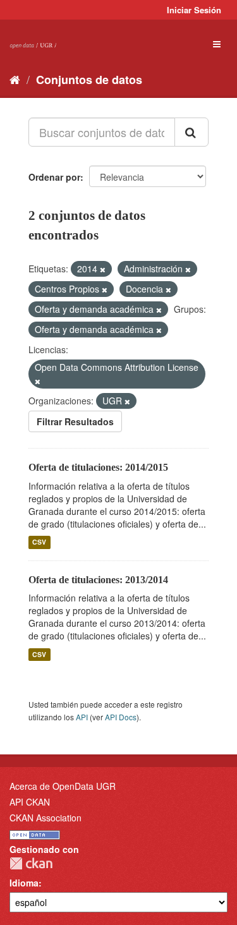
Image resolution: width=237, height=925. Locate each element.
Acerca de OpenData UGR (62, 786)
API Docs (121, 716)
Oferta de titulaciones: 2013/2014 (98, 579)
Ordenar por (54, 177)
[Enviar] (191, 132)
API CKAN (29, 801)
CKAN (30, 863)
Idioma (24, 882)
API (82, 716)
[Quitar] (103, 269)
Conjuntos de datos (89, 79)
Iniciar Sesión (194, 10)
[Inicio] (14, 79)
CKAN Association (45, 817)
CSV (39, 542)
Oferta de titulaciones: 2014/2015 (98, 467)
